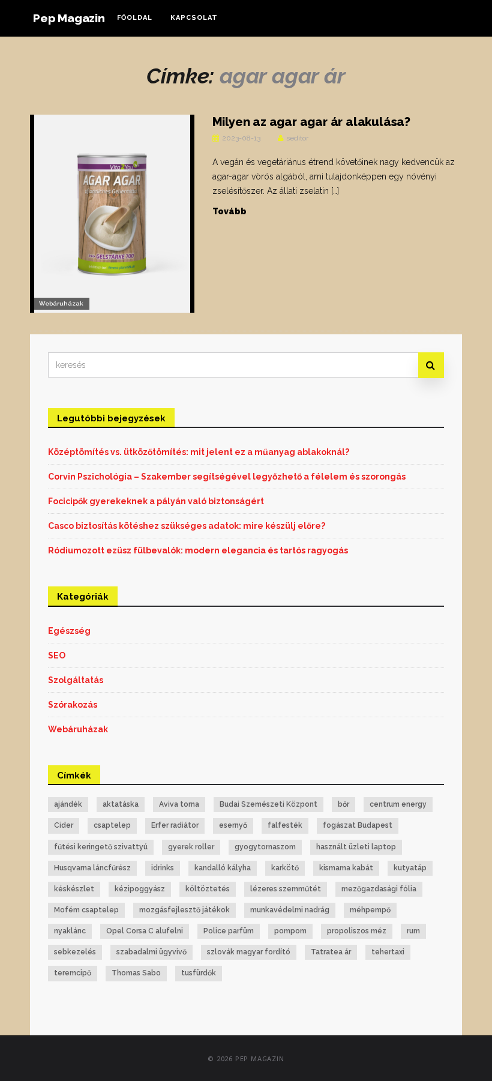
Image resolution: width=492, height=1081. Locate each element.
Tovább (229, 211)
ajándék (68, 804)
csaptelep (112, 825)
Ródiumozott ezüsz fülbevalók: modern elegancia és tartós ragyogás (198, 550)
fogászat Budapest (357, 825)
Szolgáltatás (75, 680)
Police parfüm (228, 931)
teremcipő (72, 973)
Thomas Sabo (136, 973)
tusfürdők (198, 973)
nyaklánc (70, 931)
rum (413, 931)
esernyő (233, 825)
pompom (290, 931)
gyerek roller (191, 847)
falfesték (285, 825)
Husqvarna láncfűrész (92, 868)
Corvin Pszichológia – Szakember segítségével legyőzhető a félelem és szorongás (227, 476)
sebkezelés (75, 952)
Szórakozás (72, 704)
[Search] (431, 365)
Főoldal (134, 18)
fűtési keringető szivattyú (101, 847)
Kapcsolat (194, 18)
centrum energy (398, 804)
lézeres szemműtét (285, 889)
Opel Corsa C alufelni (144, 931)
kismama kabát (346, 868)
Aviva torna (179, 804)
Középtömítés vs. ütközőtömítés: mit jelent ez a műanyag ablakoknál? (198, 452)
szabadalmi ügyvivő (151, 952)
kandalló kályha (222, 868)
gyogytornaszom (265, 847)
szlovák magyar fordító (248, 952)
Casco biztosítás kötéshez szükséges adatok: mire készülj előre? (186, 526)
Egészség (69, 631)
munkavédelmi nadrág (289, 910)
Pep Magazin (69, 18)
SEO (56, 655)
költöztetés (207, 889)
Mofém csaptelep (86, 910)
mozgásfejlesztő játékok (184, 910)
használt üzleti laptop (356, 847)
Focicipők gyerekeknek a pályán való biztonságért (156, 501)
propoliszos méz (356, 931)
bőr (343, 804)
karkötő (285, 868)
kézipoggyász (140, 889)
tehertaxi (387, 952)
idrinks (162, 868)
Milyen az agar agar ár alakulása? (311, 122)
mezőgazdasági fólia (378, 889)
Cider (63, 825)
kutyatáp (410, 868)
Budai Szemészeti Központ (268, 804)
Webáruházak (61, 303)
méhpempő (370, 910)
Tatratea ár (331, 952)
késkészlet (74, 889)
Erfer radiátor (175, 825)
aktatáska (121, 804)
